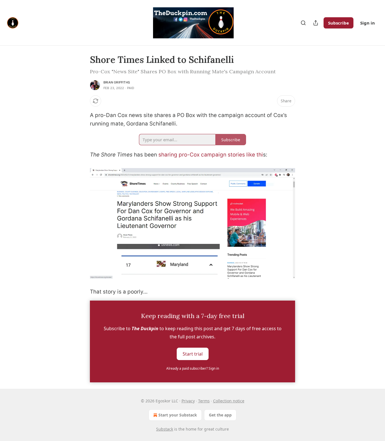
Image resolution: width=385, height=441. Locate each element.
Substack (164, 429)
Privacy (188, 400)
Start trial (193, 354)
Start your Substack (177, 415)
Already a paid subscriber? (192, 368)
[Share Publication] (315, 22)
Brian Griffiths (116, 82)
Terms (204, 400)
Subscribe (338, 23)
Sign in (367, 23)
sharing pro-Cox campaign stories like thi (210, 154)
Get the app (220, 415)
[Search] (303, 22)
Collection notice (228, 400)
